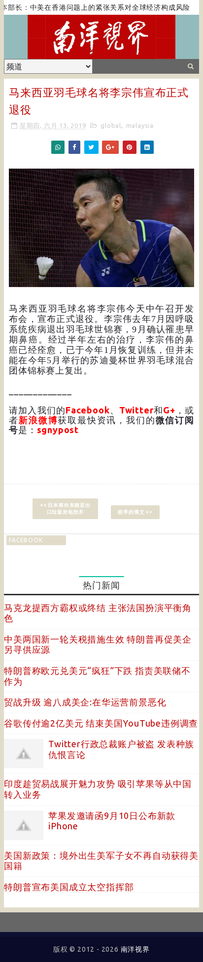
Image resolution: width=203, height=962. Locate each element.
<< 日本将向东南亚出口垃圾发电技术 (65, 508)
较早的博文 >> (135, 512)
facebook (25, 540)
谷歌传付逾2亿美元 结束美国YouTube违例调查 (101, 723)
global (111, 125)
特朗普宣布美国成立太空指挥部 (69, 887)
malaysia (140, 125)
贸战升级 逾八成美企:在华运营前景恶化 (85, 702)
